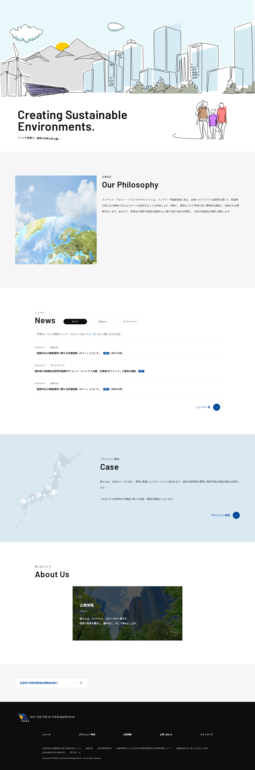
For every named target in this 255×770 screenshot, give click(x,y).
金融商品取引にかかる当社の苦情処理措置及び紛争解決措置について (144, 748)
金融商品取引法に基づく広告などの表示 (192, 748)
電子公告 (73, 752)
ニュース (46, 734)
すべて (75, 321)
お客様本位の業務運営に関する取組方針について (61, 748)
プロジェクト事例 (220, 515)
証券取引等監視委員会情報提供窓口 (39, 683)
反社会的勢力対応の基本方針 (53, 752)
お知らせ (102, 321)
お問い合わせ (166, 734)
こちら (87, 334)
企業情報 (127, 734)
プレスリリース (129, 321)
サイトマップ (206, 734)
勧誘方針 (89, 748)
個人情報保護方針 (105, 748)
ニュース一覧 (203, 407)
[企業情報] (87, 614)
